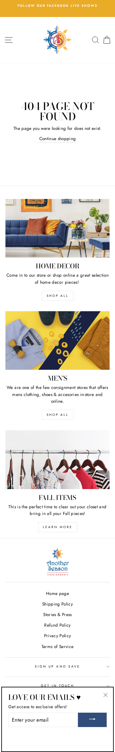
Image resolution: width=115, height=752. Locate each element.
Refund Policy (57, 625)
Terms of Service (57, 646)
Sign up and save (57, 666)
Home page (57, 593)
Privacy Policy (57, 635)
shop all (58, 295)
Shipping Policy (57, 604)
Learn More (58, 527)
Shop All (58, 414)
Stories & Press (57, 614)
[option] (57, 5)
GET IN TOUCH (57, 685)
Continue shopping (57, 138)
